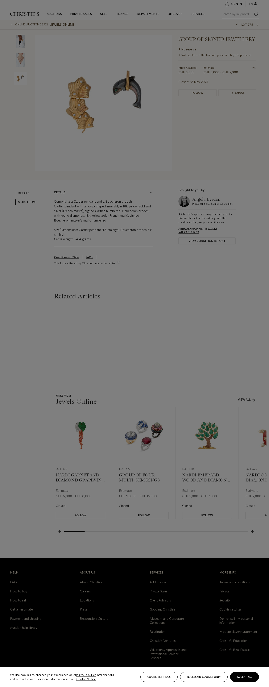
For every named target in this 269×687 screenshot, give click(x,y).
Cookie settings (159, 676)
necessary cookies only (204, 676)
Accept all (244, 676)
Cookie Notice (86, 679)
